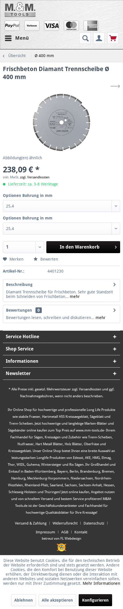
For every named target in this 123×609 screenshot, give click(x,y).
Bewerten (48, 259)
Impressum (45, 532)
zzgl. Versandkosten (34, 177)
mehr (74, 296)
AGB (64, 532)
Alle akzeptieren (57, 600)
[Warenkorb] (113, 38)
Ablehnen (23, 600)
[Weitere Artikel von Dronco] (115, 86)
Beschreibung (19, 284)
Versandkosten (90, 389)
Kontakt (80, 532)
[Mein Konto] (99, 38)
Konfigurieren (95, 600)
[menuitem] (85, 38)
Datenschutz (94, 523)
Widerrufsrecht (65, 523)
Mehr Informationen (101, 583)
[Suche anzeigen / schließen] (85, 38)
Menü (22, 38)
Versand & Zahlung (31, 523)
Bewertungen (19, 310)
